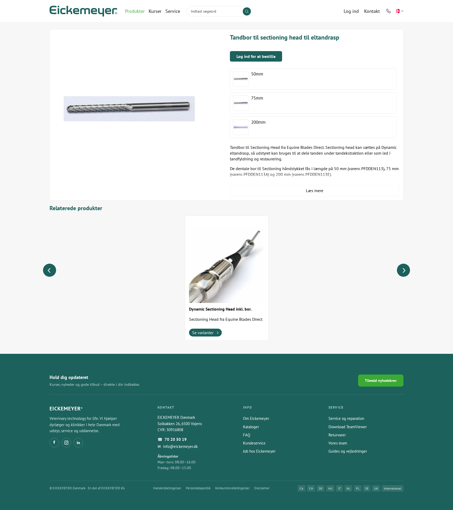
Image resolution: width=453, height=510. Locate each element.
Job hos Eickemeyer (259, 451)
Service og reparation (346, 418)
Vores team (337, 443)
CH (311, 488)
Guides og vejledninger (347, 451)
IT (339, 488)
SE (366, 488)
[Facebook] (54, 442)
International (392, 488)
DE (320, 488)
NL (348, 488)
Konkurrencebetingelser (232, 488)
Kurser (155, 11)
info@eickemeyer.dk (180, 446)
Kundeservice (254, 443)
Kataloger (251, 426)
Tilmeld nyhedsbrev (381, 380)
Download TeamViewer (347, 426)
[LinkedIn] (78, 442)
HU (330, 488)
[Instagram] (66, 442)
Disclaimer (261, 488)
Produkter (135, 11)
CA (301, 488)
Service (172, 11)
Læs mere (314, 190)
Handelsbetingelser (167, 488)
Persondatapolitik (198, 488)
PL (357, 488)
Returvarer (337, 434)
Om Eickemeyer (256, 418)
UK (376, 488)
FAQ (246, 434)
